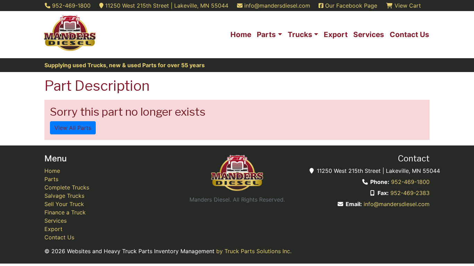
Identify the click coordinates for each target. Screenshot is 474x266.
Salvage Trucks (64, 195)
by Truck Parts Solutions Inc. (253, 251)
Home (52, 170)
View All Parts (72, 127)
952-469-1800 (410, 181)
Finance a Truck (65, 212)
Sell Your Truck (64, 204)
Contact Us (59, 237)
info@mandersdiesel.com (397, 204)
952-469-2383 (410, 192)
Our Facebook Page (350, 5)
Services (55, 220)
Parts (51, 179)
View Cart (407, 5)
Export (53, 228)
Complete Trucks (66, 187)
